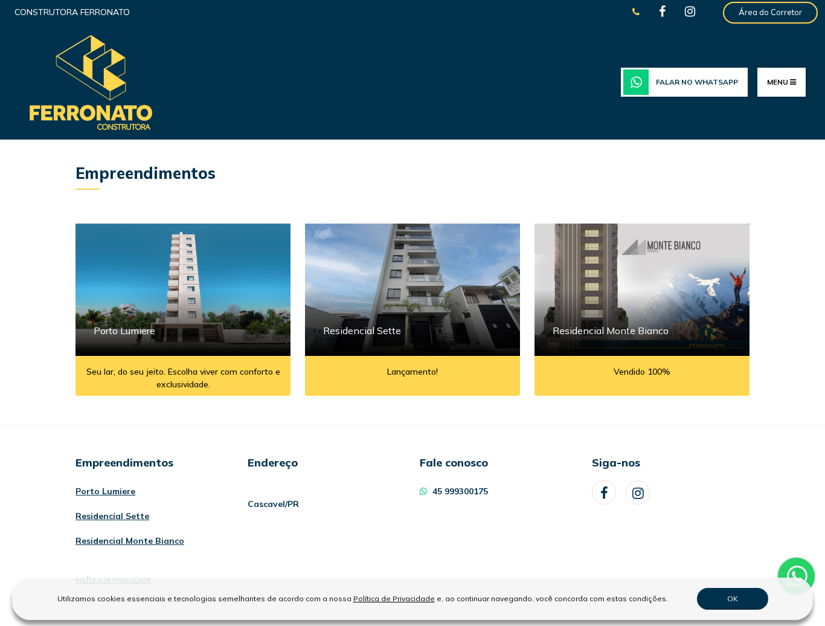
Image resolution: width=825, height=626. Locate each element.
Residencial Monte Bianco (129, 540)
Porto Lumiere (105, 491)
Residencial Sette (112, 516)
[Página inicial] (91, 81)
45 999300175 (459, 491)
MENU (778, 81)
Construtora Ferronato (72, 12)
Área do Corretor (770, 12)
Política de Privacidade (394, 598)
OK (732, 598)
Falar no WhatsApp (697, 81)
